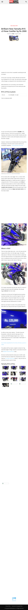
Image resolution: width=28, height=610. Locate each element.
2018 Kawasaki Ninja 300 (17, 145)
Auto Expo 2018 (14, 25)
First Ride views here (10, 358)
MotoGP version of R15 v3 (8, 351)
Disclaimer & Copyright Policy (17, 606)
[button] (26, 2)
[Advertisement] (14, 12)
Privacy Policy (8, 606)
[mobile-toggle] (2, 2)
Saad (13, 33)
